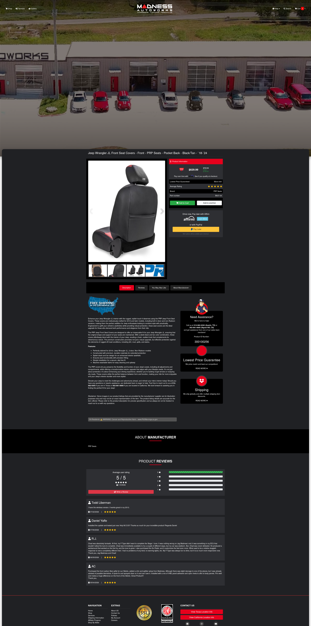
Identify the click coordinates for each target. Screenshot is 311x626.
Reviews (141, 287)
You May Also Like (159, 287)
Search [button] (288, 8)
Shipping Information (96, 618)
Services (21, 8)
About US (114, 610)
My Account (115, 618)
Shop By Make (93, 622)
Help (276, 8)
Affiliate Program (94, 620)
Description (126, 287)
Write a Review (122, 492)
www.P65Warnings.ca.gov (148, 419)
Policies (114, 615)
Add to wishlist (209, 202)
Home (90, 610)
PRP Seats (218, 191)
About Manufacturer (181, 287)
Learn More (202, 219)
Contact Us (115, 613)
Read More (201, 368)
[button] (162, 211)
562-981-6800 (118, 385)
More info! (218, 181)
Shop (10, 8)
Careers (114, 620)
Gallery (34, 8)
